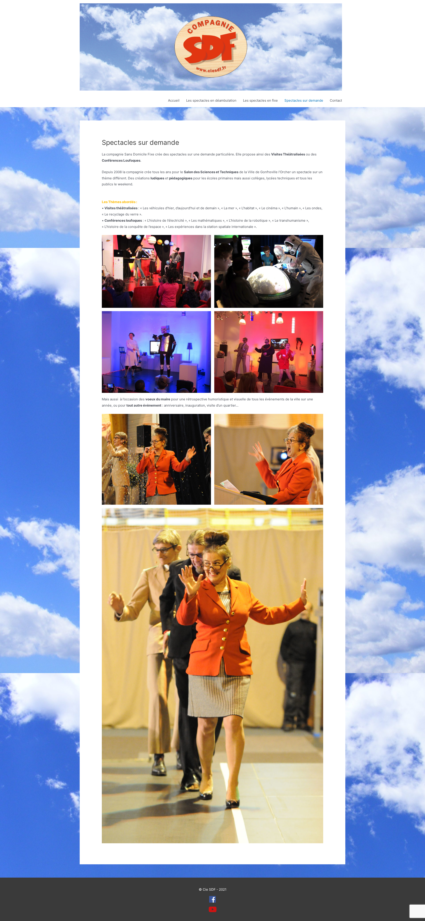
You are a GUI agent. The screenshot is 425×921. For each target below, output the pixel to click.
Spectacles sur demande (303, 100)
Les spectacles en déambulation (211, 100)
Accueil (174, 100)
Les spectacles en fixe (260, 100)
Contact (336, 100)
